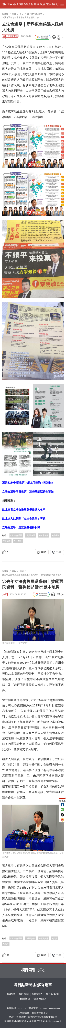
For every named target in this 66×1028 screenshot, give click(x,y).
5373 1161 (22, 1008)
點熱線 (11, 994)
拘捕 (55, 938)
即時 (36, 4)
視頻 (42, 4)
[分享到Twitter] (62, 814)
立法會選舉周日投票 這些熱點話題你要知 (28, 491)
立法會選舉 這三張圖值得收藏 (21, 527)
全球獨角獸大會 (24, 4)
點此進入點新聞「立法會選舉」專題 (24, 518)
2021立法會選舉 (10, 36)
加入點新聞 (52, 994)
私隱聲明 (25, 998)
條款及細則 (40, 998)
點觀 (54, 4)
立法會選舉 (17, 535)
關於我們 (37, 994)
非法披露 (44, 938)
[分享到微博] (62, 820)
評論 (48, 4)
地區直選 (31, 535)
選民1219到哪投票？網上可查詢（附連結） (28, 482)
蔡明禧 (56, 535)
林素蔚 (19, 540)
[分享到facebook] (62, 804)
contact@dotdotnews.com (50, 1008)
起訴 (6, 943)
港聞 (5, 594)
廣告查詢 (23, 994)
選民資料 (31, 938)
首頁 (9, 4)
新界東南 (44, 535)
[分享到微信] (62, 809)
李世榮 (7, 540)
